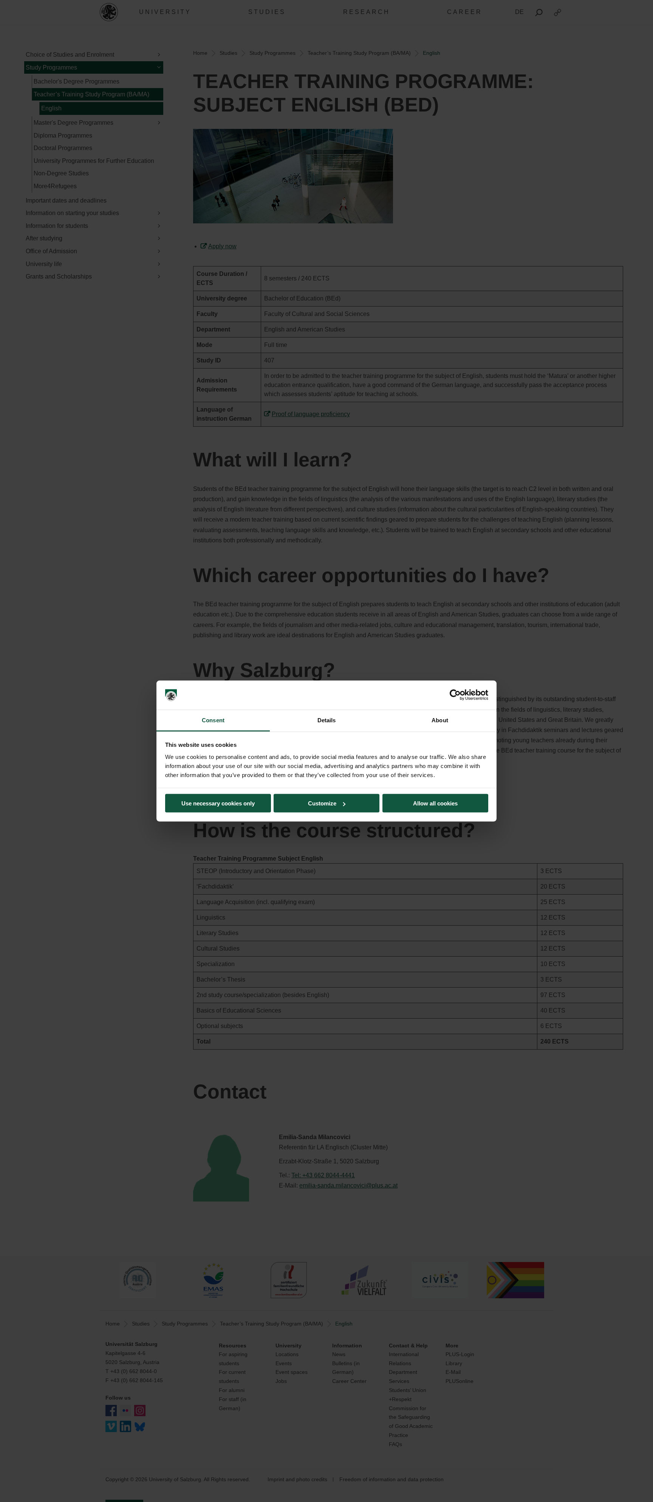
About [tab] (440, 720)
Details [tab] (326, 720)
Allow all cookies (435, 803)
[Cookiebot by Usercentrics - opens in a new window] (455, 695)
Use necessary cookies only (218, 803)
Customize (322, 803)
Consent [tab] (213, 720)
